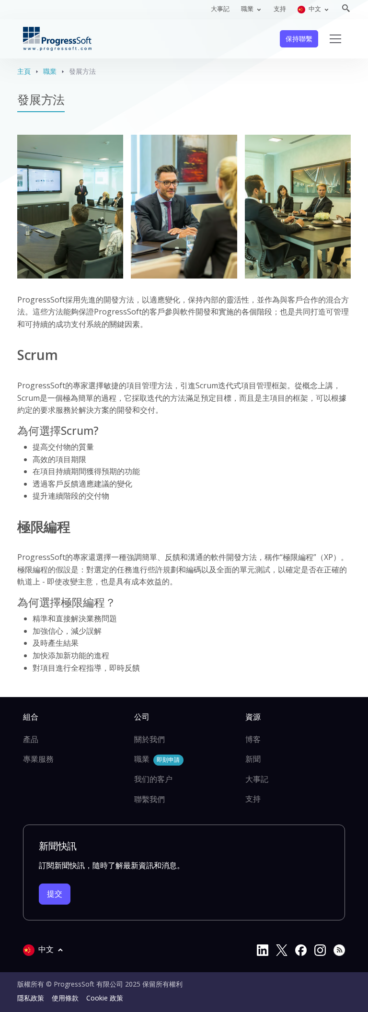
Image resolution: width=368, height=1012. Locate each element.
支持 (280, 8)
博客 (253, 739)
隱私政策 (30, 997)
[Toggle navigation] (335, 38)
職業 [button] (248, 8)
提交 (54, 893)
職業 (50, 71)
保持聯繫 (299, 38)
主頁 (24, 71)
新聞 (253, 759)
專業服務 (38, 759)
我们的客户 (153, 779)
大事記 (220, 8)
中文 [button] (314, 8)
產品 (30, 739)
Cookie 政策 (104, 997)
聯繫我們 (149, 799)
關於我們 (149, 739)
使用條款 (65, 997)
